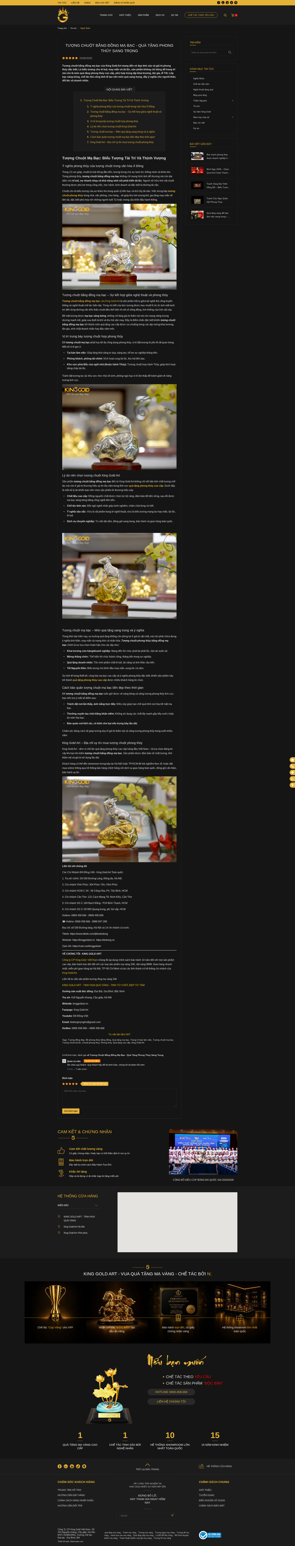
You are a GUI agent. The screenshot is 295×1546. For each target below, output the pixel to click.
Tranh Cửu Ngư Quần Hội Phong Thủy (217, 200)
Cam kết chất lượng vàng (85, 1148)
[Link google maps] (235, 2)
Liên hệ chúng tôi (171, 1401)
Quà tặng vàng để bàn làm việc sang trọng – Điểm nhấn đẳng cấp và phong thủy (218, 215)
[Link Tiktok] (231, 2)
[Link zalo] (222, 2)
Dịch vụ (160, 15)
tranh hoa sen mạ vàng (121, 1535)
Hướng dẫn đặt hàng (71, 1495)
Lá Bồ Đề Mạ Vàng (164, 1535)
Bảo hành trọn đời (81, 1160)
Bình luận (67, 1078)
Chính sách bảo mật (211, 1505)
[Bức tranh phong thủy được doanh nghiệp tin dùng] (197, 159)
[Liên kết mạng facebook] (292, 772)
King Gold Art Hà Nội (74, 1226)
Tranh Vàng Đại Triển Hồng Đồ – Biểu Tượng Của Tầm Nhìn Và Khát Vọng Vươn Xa (218, 186)
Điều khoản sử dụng (212, 1500)
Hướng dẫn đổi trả (70, 1505)
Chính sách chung (214, 1482)
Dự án (174, 15)
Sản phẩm (143, 15)
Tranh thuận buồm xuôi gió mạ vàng (135, 1538)
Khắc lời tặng (78, 1171)
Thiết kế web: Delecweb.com (70, 1541)
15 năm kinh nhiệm (214, 1444)
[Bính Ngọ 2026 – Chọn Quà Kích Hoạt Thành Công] (197, 174)
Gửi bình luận (71, 1111)
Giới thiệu (125, 15)
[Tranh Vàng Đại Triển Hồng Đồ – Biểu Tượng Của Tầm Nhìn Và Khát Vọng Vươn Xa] (197, 188)
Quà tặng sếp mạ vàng (143, 1535)
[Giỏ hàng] (232, 15)
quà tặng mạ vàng (113, 1532)
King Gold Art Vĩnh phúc (76, 1232)
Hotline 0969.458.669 (171, 1392)
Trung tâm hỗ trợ (69, 1490)
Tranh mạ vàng (129, 1532)
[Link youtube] (227, 2)
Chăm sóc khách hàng (76, 1482)
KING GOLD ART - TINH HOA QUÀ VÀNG (79, 1218)
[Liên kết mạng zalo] (292, 778)
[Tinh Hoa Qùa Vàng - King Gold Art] (63, 15)
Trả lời (70, 1069)
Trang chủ (106, 15)
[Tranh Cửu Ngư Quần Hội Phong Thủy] (197, 203)
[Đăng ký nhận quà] (292, 760)
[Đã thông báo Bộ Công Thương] (218, 1535)
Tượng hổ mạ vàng (162, 1538)
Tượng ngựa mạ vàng (165, 1532)
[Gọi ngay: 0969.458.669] (292, 766)
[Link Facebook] (218, 2)
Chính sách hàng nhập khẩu (76, 1500)
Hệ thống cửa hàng (219, 1466)
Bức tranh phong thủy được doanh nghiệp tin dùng (218, 156)
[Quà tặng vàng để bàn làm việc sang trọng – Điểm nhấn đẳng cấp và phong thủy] (197, 217)
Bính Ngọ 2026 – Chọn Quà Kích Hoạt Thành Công (218, 171)
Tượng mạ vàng (145, 1532)
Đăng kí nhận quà (124, 3)
